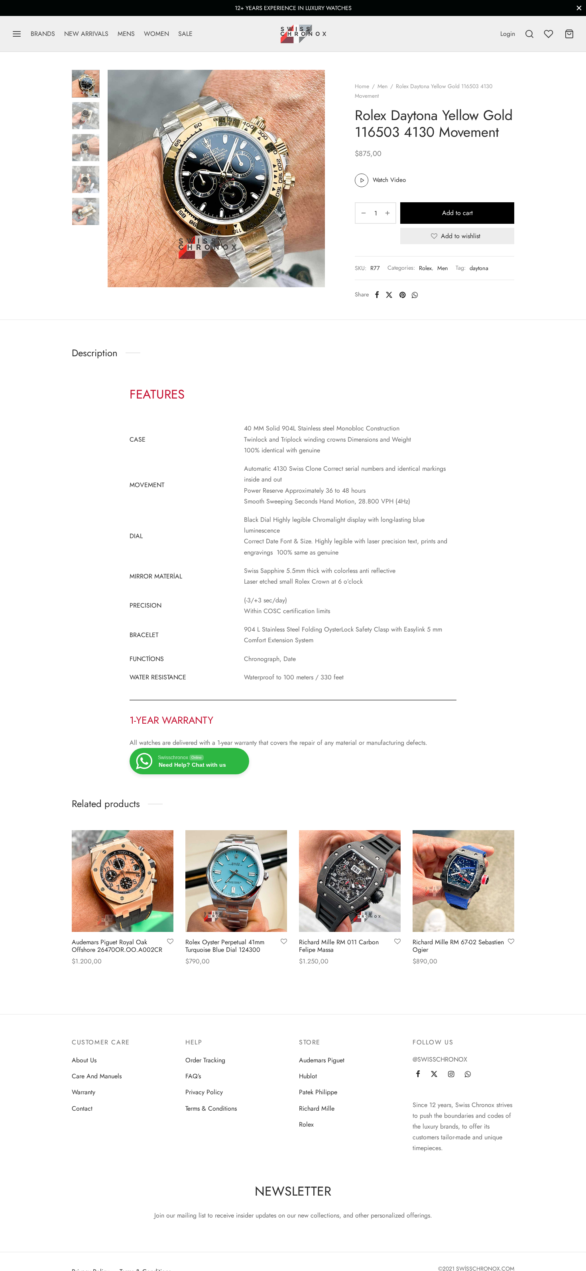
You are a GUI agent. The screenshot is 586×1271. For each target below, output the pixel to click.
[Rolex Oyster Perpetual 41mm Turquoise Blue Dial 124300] (236, 881)
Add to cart (457, 213)
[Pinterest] (402, 295)
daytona (479, 268)
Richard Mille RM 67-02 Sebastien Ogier (458, 945)
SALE (185, 33)
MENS (126, 33)
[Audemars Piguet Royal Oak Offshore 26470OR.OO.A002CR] (122, 881)
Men (382, 86)
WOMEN (156, 33)
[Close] (579, 8)
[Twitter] (434, 1074)
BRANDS (43, 33)
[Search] (529, 34)
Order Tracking (205, 1060)
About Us (84, 1060)
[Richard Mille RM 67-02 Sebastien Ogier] (463, 881)
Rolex (425, 268)
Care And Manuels (97, 1076)
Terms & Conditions (211, 1108)
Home (362, 86)
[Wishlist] (549, 34)
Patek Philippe (318, 1092)
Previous (116, 179)
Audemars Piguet (321, 1060)
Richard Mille (316, 1108)
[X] (389, 295)
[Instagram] (451, 1074)
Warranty (83, 1092)
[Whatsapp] (415, 295)
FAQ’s (193, 1076)
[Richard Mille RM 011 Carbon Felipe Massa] (350, 881)
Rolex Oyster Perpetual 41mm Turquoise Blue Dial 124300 (224, 945)
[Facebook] (377, 295)
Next (317, 179)
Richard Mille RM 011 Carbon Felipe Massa (339, 945)
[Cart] (569, 34)
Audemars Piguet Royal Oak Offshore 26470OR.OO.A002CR (117, 945)
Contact (82, 1108)
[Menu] (17, 34)
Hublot (308, 1076)
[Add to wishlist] (170, 941)
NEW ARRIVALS (86, 33)
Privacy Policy (204, 1092)
